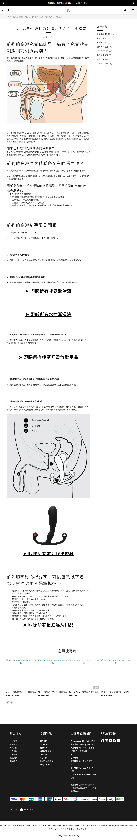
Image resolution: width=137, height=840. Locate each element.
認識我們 (44, 744)
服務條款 (13, 751)
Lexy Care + (45, 764)
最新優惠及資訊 (105, 34)
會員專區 (44, 747)
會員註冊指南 (45, 751)
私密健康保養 (104, 55)
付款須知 (13, 741)
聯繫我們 (13, 761)
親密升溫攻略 (104, 59)
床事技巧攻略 (104, 63)
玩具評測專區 (104, 46)
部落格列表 (13, 17)
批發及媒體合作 (46, 761)
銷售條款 (13, 754)
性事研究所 (103, 38)
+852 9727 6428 (88, 741)
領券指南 (44, 757)
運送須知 (13, 744)
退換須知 (13, 747)
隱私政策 (13, 757)
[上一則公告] (3, 3)
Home (5, 17)
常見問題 (44, 741)
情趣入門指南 (24, 17)
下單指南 (44, 754)
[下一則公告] (133, 3)
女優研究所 (103, 42)
